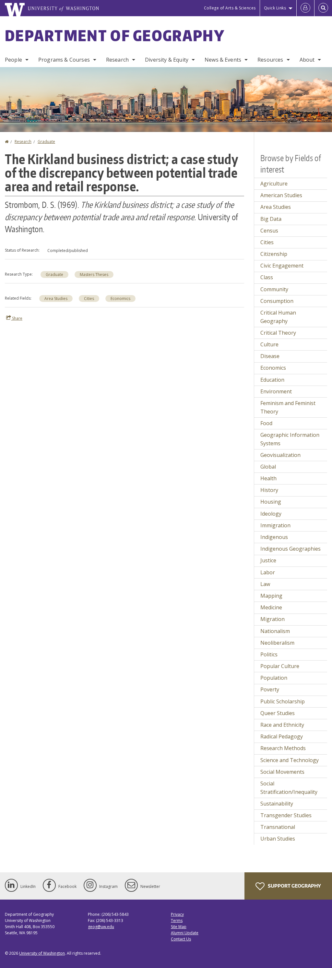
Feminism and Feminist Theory (287, 407)
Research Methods (283, 748)
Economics (120, 298)
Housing (270, 501)
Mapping (271, 595)
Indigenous (274, 537)
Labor (267, 572)
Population (273, 677)
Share (16, 318)
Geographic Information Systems (289, 439)
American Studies (281, 195)
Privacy (177, 914)
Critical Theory (278, 332)
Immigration (275, 525)
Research (117, 59)
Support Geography (294, 886)
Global (268, 466)
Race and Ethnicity (282, 724)
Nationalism (275, 631)
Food (266, 423)
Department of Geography (115, 35)
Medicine (271, 607)
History (269, 490)
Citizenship (273, 253)
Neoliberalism (277, 642)
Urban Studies (277, 838)
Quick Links (275, 8)
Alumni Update (184, 933)
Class (266, 277)
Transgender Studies (286, 815)
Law (265, 584)
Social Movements (282, 771)
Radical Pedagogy (281, 736)
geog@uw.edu (101, 926)
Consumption (276, 301)
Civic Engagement (281, 265)
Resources (270, 59)
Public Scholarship (282, 701)
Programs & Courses (64, 59)
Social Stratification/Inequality (288, 787)
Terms (177, 920)
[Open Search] (323, 8)
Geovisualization (280, 455)
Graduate (46, 141)
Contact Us (181, 939)
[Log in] (305, 8)
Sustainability (276, 803)
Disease (269, 356)
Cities (89, 298)
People (13, 59)
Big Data (270, 218)
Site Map (178, 926)
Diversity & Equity (166, 59)
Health (268, 478)
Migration (272, 619)
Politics (269, 654)
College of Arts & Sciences (230, 8)
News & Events (223, 59)
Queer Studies (277, 713)
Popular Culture (279, 666)
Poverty (269, 689)
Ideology (270, 513)
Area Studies (55, 298)
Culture (269, 344)
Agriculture (274, 183)
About (307, 59)
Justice (268, 560)
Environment (276, 391)
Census (269, 230)
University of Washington (42, 953)
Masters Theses (94, 274)
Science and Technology (289, 760)
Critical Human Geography (278, 317)
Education (272, 379)
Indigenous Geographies (290, 548)
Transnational (277, 827)
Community (274, 289)
